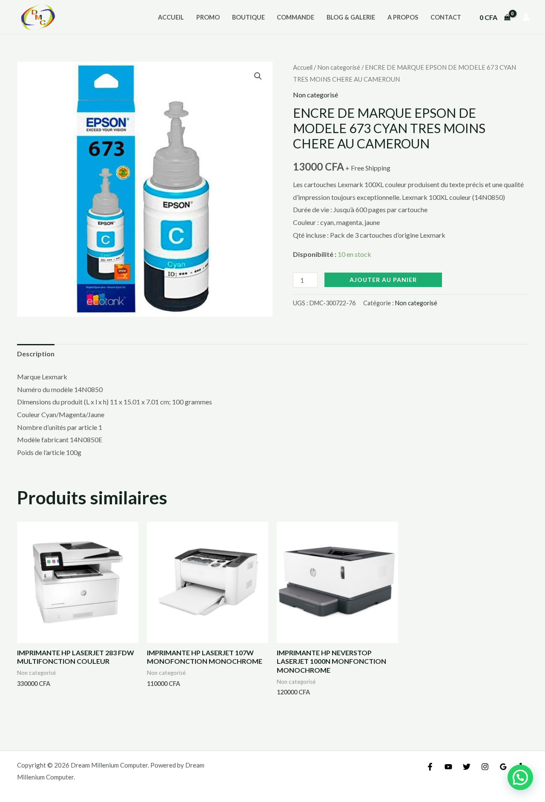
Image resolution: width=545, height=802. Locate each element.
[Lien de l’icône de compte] (526, 17)
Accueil (171, 17)
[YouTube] (448, 767)
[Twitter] (466, 767)
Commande (295, 17)
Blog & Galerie (351, 17)
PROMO (208, 17)
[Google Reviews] (503, 767)
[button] (258, 76)
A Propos (402, 17)
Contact (445, 17)
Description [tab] (35, 354)
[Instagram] (485, 767)
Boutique (248, 17)
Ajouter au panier (383, 279)
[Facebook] (430, 767)
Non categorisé (338, 67)
